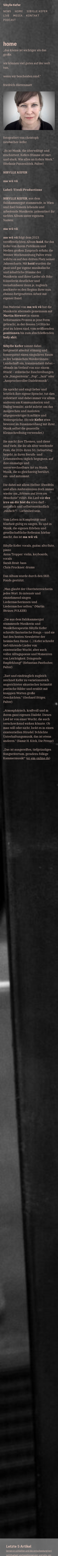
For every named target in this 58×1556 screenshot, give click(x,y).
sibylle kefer (37, 11)
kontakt (32, 15)
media (17, 15)
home (19, 11)
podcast (9, 20)
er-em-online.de (38, 758)
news (7, 11)
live (6, 15)
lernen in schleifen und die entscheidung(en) (29, 1550)
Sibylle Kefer (12, 5)
